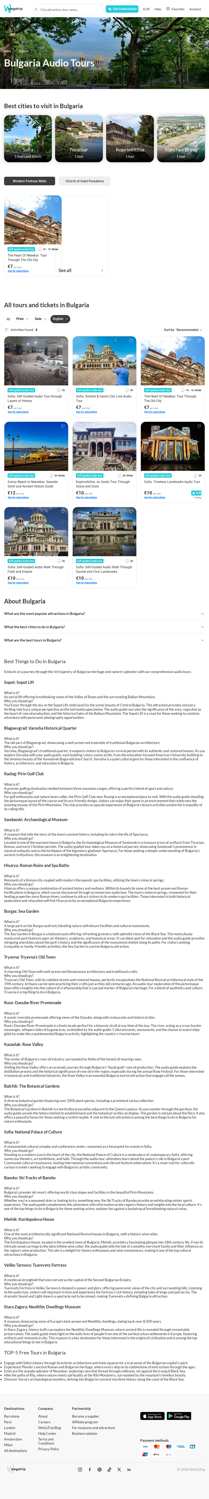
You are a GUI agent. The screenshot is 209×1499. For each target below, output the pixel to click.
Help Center (47, 1433)
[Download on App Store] (152, 1416)
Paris (8, 1422)
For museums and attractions (93, 1428)
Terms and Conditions (46, 1441)
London (9, 1428)
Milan (8, 1445)
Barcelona (11, 1416)
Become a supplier (85, 1416)
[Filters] (8, 319)
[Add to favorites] (62, 340)
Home (7, 51)
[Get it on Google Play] (179, 1416)
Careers (44, 1422)
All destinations (15, 1450)
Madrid (10, 1433)
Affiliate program (85, 1422)
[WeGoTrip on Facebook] (90, 1469)
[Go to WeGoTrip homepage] (16, 8)
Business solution (84, 1433)
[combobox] (70, 9)
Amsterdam (13, 1439)
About (43, 1416)
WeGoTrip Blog (49, 1428)
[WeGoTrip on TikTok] (109, 1469)
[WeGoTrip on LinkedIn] (129, 1469)
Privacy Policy (48, 1449)
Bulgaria (23, 51)
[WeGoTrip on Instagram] (80, 1469)
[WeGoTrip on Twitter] (119, 1469)
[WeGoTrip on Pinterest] (99, 1469)
